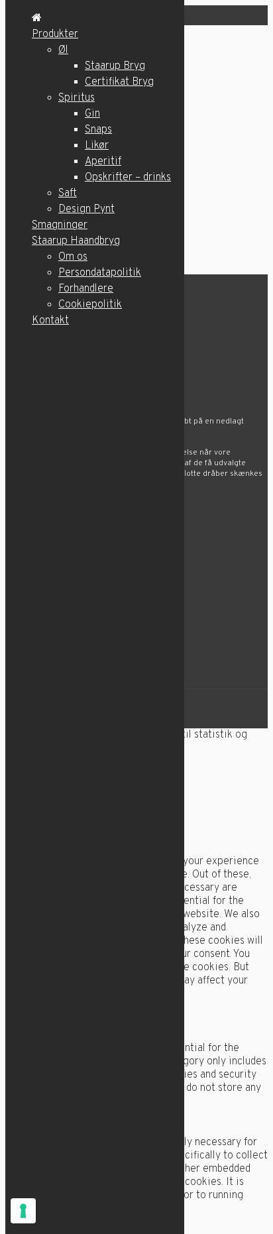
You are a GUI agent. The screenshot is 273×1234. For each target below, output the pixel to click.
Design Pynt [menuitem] (86, 209)
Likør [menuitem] (97, 145)
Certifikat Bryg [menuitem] (119, 82)
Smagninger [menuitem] (59, 225)
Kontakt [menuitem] (50, 320)
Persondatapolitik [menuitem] (99, 273)
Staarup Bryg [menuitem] (115, 66)
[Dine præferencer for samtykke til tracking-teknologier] (23, 1210)
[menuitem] (37, 18)
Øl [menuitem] (63, 50)
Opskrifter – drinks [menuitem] (128, 177)
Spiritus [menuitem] (76, 98)
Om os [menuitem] (72, 257)
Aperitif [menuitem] (103, 161)
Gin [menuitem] (92, 114)
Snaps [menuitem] (98, 130)
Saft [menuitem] (67, 193)
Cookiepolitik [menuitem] (90, 304)
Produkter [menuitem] (55, 34)
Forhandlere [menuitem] (85, 289)
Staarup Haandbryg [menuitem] (76, 241)
